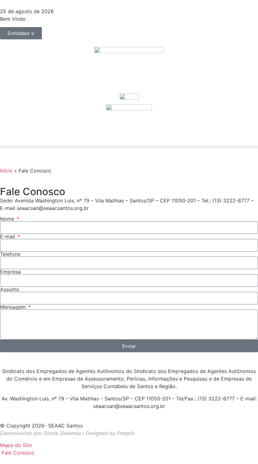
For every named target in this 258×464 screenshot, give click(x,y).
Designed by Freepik (110, 433)
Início (6, 170)
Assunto (9, 289)
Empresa (10, 271)
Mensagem (13, 306)
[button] (129, 147)
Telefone (10, 254)
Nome (8, 218)
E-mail (8, 236)
